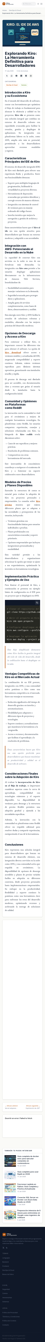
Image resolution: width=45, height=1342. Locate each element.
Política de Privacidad (10, 1312)
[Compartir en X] (7, 76)
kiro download (13, 353)
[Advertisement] (22, 1009)
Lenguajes (6, 1258)
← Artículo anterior (11, 1106)
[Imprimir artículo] (31, 76)
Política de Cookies (9, 1321)
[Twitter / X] (3, 1248)
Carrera (23, 85)
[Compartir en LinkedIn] (21, 76)
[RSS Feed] (7, 1248)
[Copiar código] (37, 603)
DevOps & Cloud (15, 10)
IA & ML (5, 1285)
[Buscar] (23, 4)
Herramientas (7, 1297)
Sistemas (5, 1302)
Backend (5, 1262)
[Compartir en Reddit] (26, 76)
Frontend (5, 1266)
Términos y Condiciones (11, 1317)
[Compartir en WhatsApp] (12, 76)
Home (4, 10)
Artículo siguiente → (33, 1106)
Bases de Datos (8, 1274)
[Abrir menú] (41, 4)
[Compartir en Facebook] (16, 76)
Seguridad (6, 1289)
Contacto (5, 1325)
